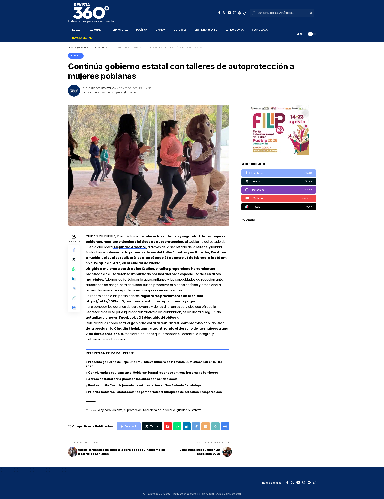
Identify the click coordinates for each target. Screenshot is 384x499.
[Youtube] (278, 198)
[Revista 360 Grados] (91, 13)
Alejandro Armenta (129, 247)
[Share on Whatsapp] (74, 269)
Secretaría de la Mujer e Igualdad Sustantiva (172, 410)
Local (75, 55)
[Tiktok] (278, 206)
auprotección (133, 410)
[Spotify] (239, 13)
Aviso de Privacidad (228, 493)
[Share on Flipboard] (168, 426)
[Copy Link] (74, 297)
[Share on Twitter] (74, 259)
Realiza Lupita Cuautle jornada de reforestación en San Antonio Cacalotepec (145, 385)
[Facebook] (219, 12)
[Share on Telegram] (74, 288)
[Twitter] (224, 12)
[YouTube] (229, 12)
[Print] (74, 307)
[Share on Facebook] (74, 249)
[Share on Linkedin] (74, 278)
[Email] (205, 426)
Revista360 (108, 88)
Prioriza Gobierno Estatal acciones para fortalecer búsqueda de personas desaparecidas (155, 392)
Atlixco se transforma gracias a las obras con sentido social (133, 379)
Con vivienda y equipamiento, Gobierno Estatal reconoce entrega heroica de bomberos (153, 372)
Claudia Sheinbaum (131, 328)
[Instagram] (234, 12)
